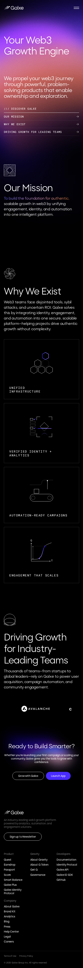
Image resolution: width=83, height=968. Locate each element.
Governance (38, 874)
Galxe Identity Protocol (13, 891)
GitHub (61, 879)
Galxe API (63, 869)
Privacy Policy (26, 956)
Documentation (66, 859)
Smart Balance (13, 879)
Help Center (11, 931)
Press (7, 926)
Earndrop (9, 864)
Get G (34, 869)
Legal (7, 936)
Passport (9, 869)
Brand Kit (9, 911)
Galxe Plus (10, 884)
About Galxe (11, 906)
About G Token (39, 864)
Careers (9, 941)
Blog (6, 921)
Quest (7, 859)
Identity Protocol (67, 864)
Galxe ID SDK (65, 874)
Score (7, 874)
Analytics (9, 916)
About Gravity (38, 859)
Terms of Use (10, 956)
